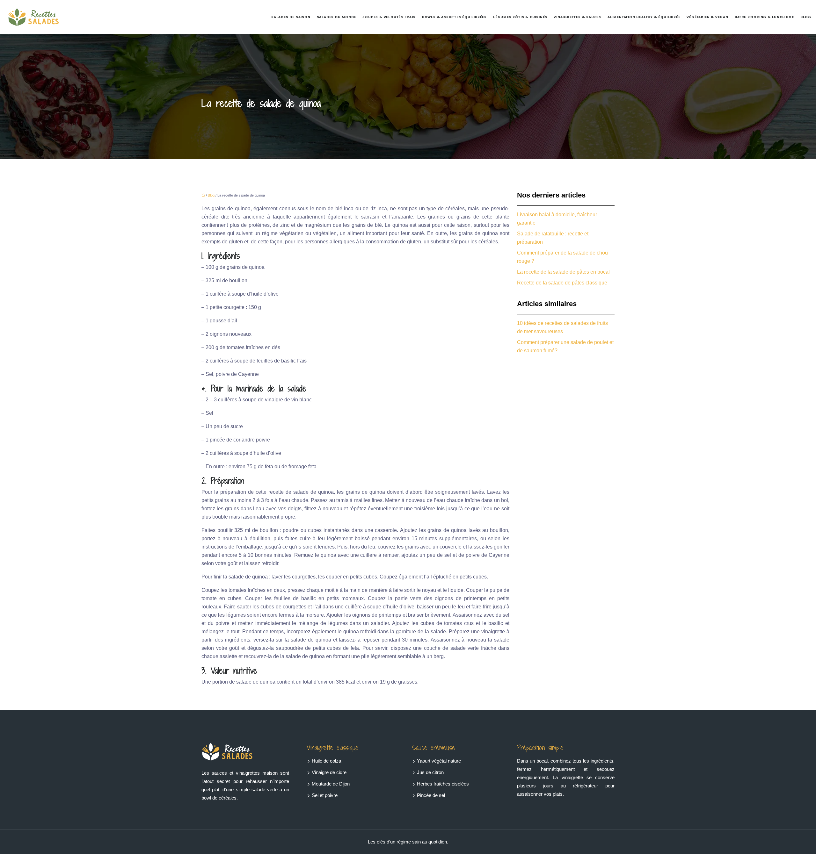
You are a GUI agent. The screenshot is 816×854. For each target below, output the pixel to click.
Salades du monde (336, 17)
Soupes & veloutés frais (388, 17)
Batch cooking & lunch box (764, 17)
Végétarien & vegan (707, 17)
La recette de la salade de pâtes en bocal (563, 272)
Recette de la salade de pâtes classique (562, 282)
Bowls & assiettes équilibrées (454, 17)
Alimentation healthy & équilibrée (644, 17)
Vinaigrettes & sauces (577, 17)
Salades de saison (290, 17)
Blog (805, 17)
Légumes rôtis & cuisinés (520, 17)
